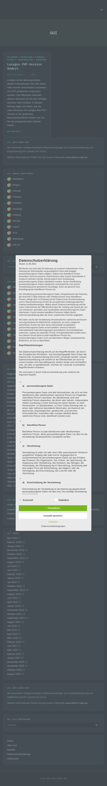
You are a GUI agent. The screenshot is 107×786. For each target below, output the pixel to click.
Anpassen (53, 522)
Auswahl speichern (53, 516)
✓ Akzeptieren (53, 508)
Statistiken (64, 500)
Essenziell (28, 500)
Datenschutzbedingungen (53, 526)
